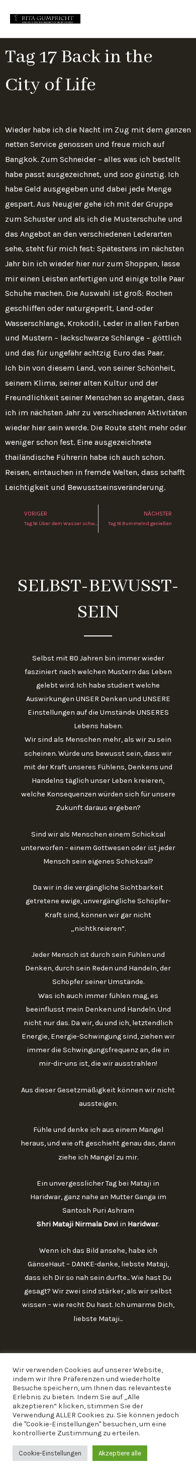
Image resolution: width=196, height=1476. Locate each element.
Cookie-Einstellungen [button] (50, 1453)
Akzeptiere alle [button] (120, 1453)
